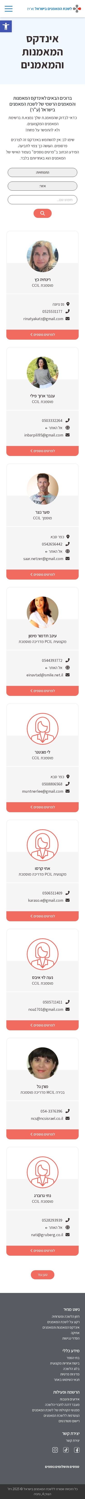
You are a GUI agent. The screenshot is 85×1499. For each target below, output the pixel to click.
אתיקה (75, 1332)
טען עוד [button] (43, 1274)
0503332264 (52, 420)
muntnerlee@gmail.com (42, 791)
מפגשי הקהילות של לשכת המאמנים (56, 1410)
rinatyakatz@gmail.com (43, 318)
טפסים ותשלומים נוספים (62, 1466)
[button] (6, 26)
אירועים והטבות (70, 1399)
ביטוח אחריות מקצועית (65, 1363)
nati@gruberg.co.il (47, 1234)
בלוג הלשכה (71, 1368)
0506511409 (52, 893)
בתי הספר (73, 1357)
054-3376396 (51, 1111)
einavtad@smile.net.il (45, 674)
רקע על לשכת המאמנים (63, 1322)
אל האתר (55, 427)
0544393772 (52, 660)
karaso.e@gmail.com (45, 900)
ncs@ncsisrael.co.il (47, 1118)
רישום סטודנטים (69, 1421)
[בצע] (43, 213)
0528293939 (52, 1220)
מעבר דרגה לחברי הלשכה (62, 1404)
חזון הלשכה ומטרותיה (66, 1316)
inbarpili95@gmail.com (43, 435)
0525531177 (52, 311)
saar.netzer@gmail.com (43, 558)
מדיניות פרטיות (70, 1374)
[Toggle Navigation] (8, 9)
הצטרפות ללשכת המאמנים (62, 1415)
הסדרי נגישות (71, 1338)
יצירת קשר (73, 1440)
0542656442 (52, 544)
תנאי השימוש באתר (67, 1379)
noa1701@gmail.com (45, 1009)
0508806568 (52, 784)
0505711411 (52, 1002)
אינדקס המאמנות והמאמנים (61, 1327)
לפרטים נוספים (44, 334)
